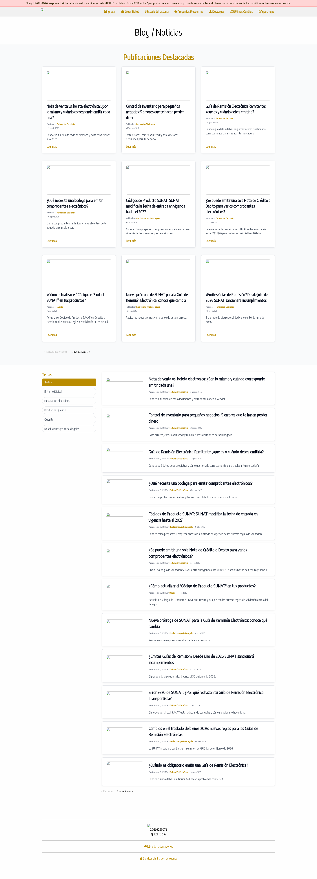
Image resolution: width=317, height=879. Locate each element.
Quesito (60, 307)
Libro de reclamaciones (160, 846)
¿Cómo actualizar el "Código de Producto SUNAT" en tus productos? (202, 585)
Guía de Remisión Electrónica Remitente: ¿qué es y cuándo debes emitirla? (206, 451)
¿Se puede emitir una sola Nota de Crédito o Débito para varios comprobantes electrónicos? (238, 206)
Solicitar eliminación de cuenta (160, 858)
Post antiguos (124, 791)
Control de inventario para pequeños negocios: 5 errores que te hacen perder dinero (155, 112)
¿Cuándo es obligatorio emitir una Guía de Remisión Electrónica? (198, 765)
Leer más (52, 146)
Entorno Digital (53, 391)
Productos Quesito (55, 410)
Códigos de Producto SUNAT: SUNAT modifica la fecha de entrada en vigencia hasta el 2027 (155, 206)
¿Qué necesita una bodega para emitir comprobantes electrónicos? (200, 483)
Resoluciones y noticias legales (148, 218)
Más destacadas (80, 351)
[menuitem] (42, 11)
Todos (48, 382)
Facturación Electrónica (66, 124)
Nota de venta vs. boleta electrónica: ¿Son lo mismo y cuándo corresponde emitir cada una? (78, 112)
